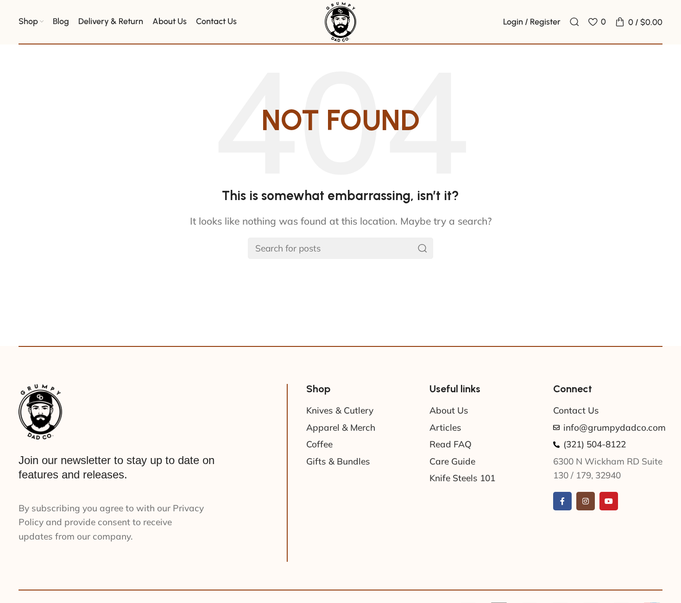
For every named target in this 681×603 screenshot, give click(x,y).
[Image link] (40, 410)
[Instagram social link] (585, 501)
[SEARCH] (422, 248)
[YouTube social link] (608, 501)
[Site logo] (340, 20)
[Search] (574, 22)
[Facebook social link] (562, 501)
